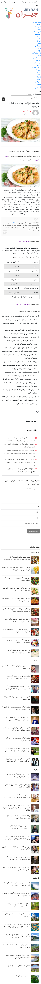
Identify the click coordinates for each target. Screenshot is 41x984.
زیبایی (39, 36)
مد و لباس (38, 46)
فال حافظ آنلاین (36, 53)
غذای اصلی (34, 98)
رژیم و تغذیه (37, 34)
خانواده (38, 29)
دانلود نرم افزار (36, 31)
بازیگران (38, 24)
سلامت (38, 39)
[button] (20, 91)
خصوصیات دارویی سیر (22, 304)
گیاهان (39, 43)
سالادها (15, 223)
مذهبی (38, 48)
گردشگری (38, 41)
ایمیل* (38, 518)
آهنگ (37, 661)
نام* (38, 506)
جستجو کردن (36, 94)
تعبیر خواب (37, 27)
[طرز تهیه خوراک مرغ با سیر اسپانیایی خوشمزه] (20, 129)
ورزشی (39, 51)
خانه (39, 20)
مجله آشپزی (37, 22)
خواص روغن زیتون (24, 241)
